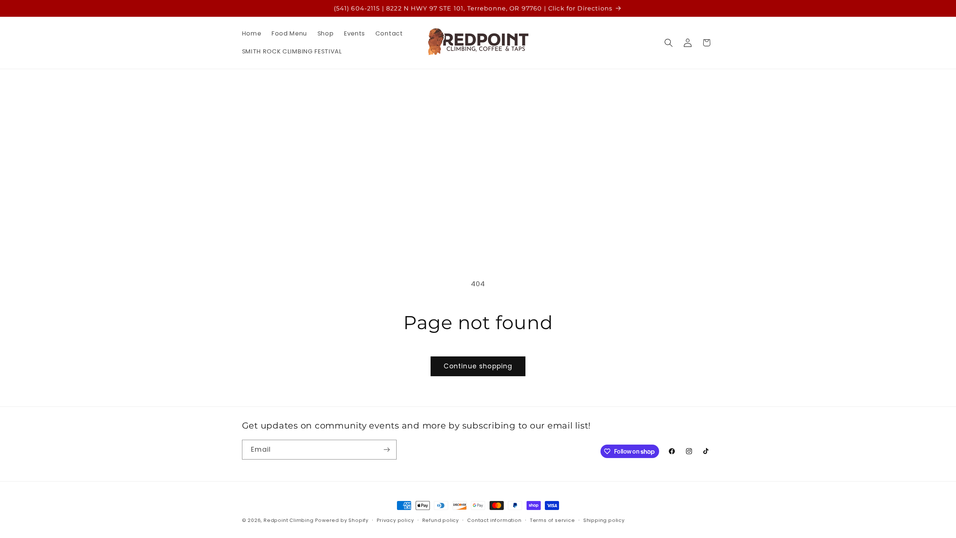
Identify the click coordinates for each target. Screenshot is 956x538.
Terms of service (552, 520)
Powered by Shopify (342, 520)
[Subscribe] (386, 450)
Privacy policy (395, 520)
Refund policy (440, 520)
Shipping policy (604, 520)
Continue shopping (478, 366)
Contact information (494, 520)
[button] (668, 42)
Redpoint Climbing (289, 520)
